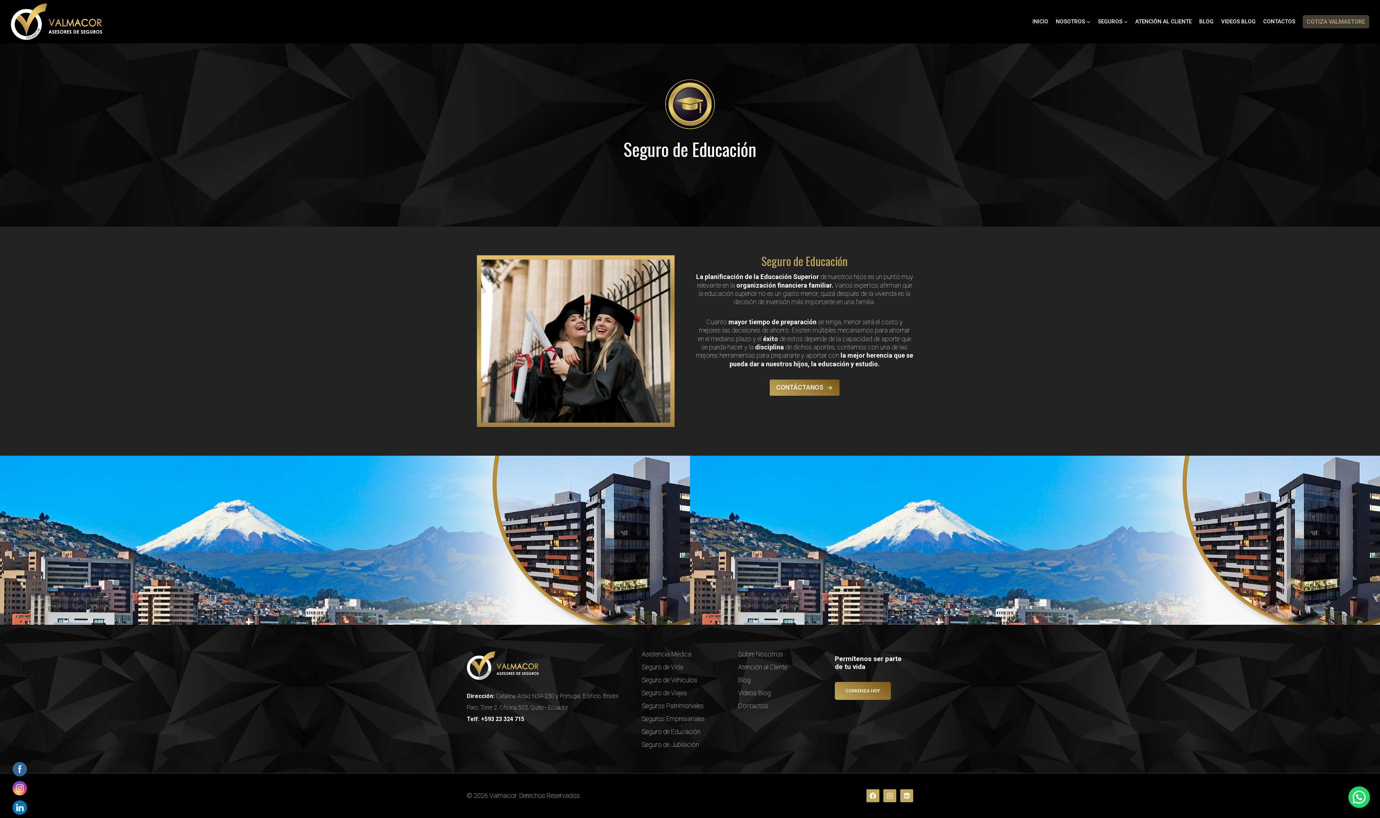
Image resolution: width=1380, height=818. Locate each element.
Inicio (1040, 21)
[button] (1359, 797)
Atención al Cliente (1163, 21)
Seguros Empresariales (673, 718)
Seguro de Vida (662, 667)
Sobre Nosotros (760, 654)
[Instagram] (889, 795)
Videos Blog (1238, 21)
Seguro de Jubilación (670, 744)
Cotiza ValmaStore (1336, 21)
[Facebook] (872, 795)
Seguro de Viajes (664, 693)
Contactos (1279, 21)
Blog (1206, 21)
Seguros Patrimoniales (673, 706)
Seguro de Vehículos (669, 680)
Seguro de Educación (671, 731)
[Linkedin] (906, 795)
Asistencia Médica (666, 654)
